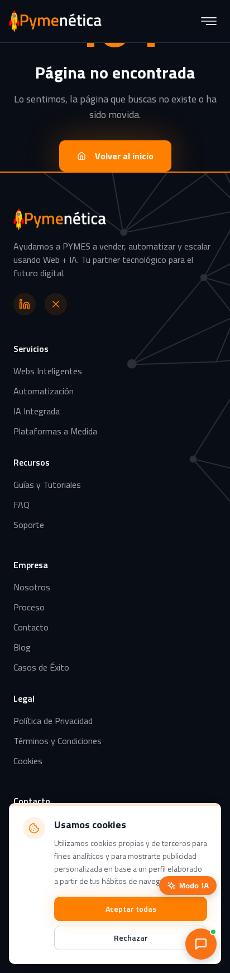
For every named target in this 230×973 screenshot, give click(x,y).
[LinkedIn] (24, 304)
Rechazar (131, 937)
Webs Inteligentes (47, 371)
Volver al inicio (124, 156)
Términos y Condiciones (57, 740)
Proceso (29, 607)
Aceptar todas (131, 909)
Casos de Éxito (41, 667)
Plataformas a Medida (55, 431)
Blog (22, 647)
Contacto (31, 627)
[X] (56, 304)
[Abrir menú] (209, 21)
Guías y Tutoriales (47, 484)
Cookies (27, 760)
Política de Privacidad (53, 720)
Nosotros (31, 587)
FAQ (21, 504)
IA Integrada (36, 411)
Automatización (43, 391)
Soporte (28, 524)
